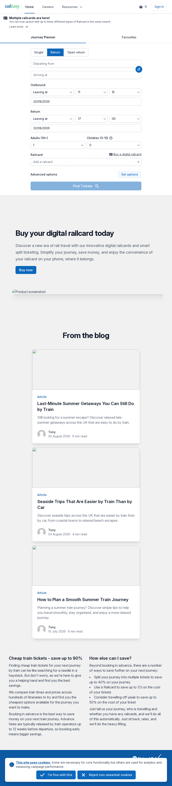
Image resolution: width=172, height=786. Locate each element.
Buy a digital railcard (127, 154)
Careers (48, 7)
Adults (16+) (39, 138)
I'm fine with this (60, 775)
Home (29, 7)
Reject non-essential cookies (110, 775)
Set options (129, 174)
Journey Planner (43, 37)
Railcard (37, 154)
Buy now (26, 270)
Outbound (38, 85)
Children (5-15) (98, 138)
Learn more (16, 26)
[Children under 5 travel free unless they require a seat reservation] (111, 138)
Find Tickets (83, 186)
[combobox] (86, 63)
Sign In (159, 6)
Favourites (129, 37)
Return (35, 111)
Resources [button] (70, 7)
